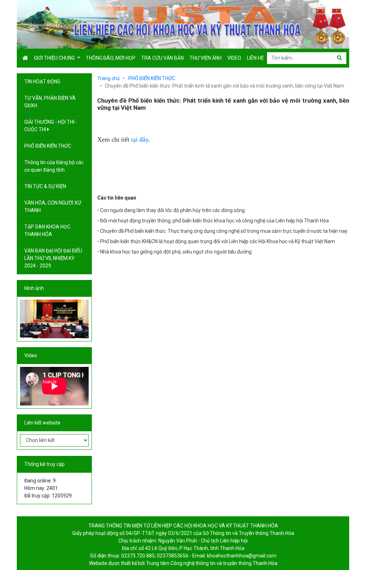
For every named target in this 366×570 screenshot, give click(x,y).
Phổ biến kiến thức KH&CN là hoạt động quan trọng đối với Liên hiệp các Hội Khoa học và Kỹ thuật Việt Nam (217, 241)
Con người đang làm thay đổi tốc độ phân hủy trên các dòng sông (172, 210)
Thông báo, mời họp (110, 58)
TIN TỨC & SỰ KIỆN (45, 186)
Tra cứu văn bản (162, 58)
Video (234, 58)
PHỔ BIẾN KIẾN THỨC (48, 146)
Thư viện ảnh (205, 58)
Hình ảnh (34, 288)
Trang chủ (108, 78)
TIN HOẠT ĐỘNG (42, 81)
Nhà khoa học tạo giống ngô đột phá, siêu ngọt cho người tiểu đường (176, 252)
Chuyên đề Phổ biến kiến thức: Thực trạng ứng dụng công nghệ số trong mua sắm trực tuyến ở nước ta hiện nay (223, 231)
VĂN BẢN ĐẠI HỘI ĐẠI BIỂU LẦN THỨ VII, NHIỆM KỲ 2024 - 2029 (53, 258)
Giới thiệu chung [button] (55, 58)
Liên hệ (255, 58)
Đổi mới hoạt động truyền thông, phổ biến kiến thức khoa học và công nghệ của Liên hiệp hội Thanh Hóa (214, 220)
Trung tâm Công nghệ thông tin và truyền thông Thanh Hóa (211, 563)
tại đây (139, 139)
